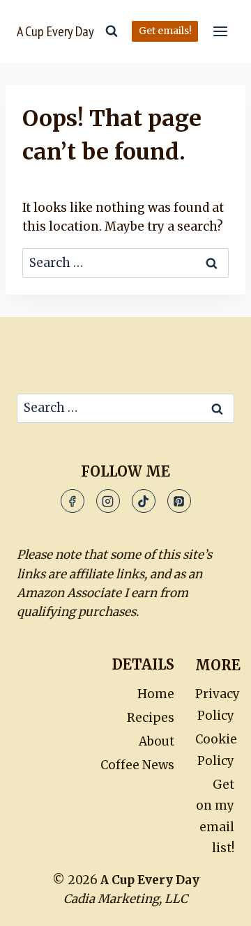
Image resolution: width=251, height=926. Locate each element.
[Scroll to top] (209, 898)
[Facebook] (72, 501)
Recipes (150, 717)
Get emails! (165, 31)
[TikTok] (143, 501)
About (156, 741)
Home (155, 694)
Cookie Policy (214, 750)
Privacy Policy (214, 704)
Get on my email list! (215, 816)
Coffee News (137, 765)
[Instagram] (108, 501)
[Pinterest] (179, 501)
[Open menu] (220, 31)
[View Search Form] (111, 31)
